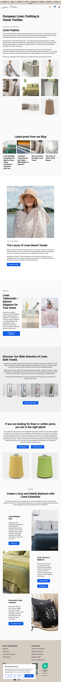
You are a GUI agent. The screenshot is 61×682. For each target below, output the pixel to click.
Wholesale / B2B (36, 657)
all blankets (42, 586)
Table (12, 1)
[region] (19, 671)
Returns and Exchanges (37, 648)
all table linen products (11, 333)
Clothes (5, 1)
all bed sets (14, 543)
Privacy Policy (6, 657)
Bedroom (34, 1)
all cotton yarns (37, 446)
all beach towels (13, 264)
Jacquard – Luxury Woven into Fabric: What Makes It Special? (23, 160)
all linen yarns (23, 446)
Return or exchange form (38, 660)
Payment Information (37, 654)
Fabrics (49, 1)
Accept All (29, 675)
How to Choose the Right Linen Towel (37, 158)
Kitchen (19, 1)
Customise (9, 675)
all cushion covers (16, 623)
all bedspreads (43, 580)
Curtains (41, 1)
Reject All (19, 675)
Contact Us (6, 651)
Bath (27, 1)
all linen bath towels (30, 403)
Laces (56, 1)
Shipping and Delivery (37, 651)
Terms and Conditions (9, 654)
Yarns (30, 3)
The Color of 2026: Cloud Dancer (50, 158)
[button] (54, 7)
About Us (5, 648)
